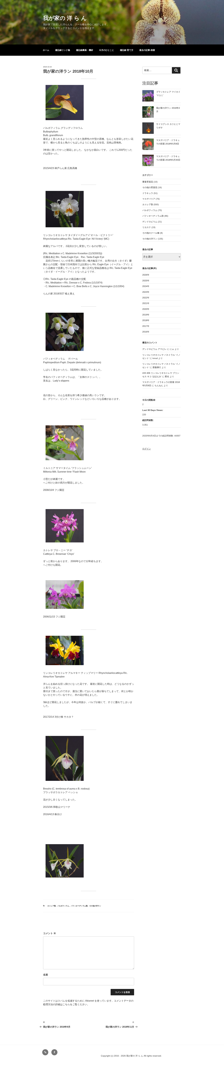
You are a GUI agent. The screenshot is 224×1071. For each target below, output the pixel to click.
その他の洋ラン (95, 906)
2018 (144, 320)
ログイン (146, 448)
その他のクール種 (150, 233)
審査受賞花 (147, 182)
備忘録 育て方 (126, 50)
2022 (144, 297)
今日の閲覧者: (149, 400)
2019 (144, 314)
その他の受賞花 (149, 187)
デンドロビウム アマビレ (154, 349)
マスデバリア (148, 199)
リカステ (146, 227)
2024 (144, 286)
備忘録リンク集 (62, 50)
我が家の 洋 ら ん (65, 18)
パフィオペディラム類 (79, 906)
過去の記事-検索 (147, 50)
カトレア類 (51, 906)
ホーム (46, 50)
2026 (144, 275)
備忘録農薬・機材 (84, 50)
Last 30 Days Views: (153, 410)
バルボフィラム (63, 906)
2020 (144, 309)
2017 (144, 326)
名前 (45, 974)
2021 (144, 303)
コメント (49, 933)
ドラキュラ (147, 193)
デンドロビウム (149, 221)
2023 (144, 292)
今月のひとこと (106, 50)
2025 (144, 280)
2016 (144, 332)
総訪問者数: (148, 420)
